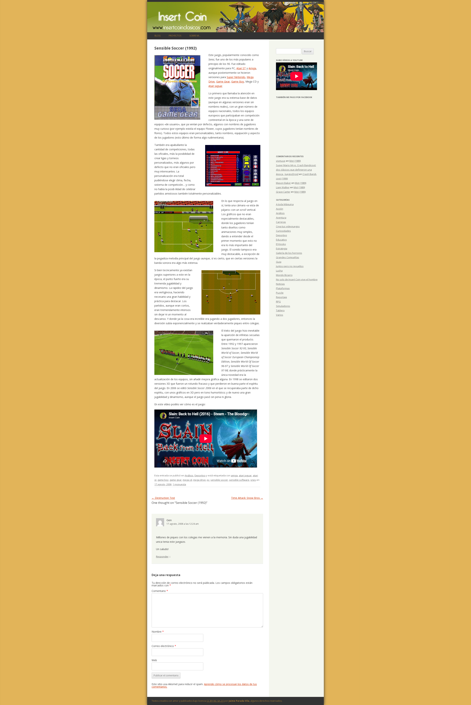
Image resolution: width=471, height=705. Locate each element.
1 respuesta (179, 484)
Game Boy (237, 81)
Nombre (158, 631)
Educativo (281, 239)
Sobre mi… (195, 35)
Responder (162, 556)
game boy (163, 480)
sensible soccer (219, 480)
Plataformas (283, 288)
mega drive (199, 480)
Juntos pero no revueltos (290, 266)
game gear (176, 480)
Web (154, 660)
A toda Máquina (285, 204)
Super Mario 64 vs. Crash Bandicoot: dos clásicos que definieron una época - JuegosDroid (296, 170)
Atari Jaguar (215, 86)
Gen (169, 520)
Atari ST (241, 68)
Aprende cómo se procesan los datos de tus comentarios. (204, 685)
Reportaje (281, 297)
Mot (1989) (295, 160)
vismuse (280, 160)
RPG (278, 301)
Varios (279, 314)
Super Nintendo (236, 77)
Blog (158, 35)
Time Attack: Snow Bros (247, 498)
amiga (234, 475)
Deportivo (200, 475)
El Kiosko (281, 244)
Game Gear (223, 81)
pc (208, 480)
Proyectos (175, 35)
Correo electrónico (164, 646)
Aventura (281, 217)
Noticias (280, 284)
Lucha (279, 270)
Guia (278, 261)
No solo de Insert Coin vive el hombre (297, 279)
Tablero (280, 310)
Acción (279, 208)
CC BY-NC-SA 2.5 (215, 700)
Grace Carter (283, 191)
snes (253, 480)
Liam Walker (283, 187)
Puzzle (280, 292)
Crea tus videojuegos (288, 226)
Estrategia (281, 248)
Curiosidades (283, 230)
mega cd (187, 480)
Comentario (160, 591)
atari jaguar (245, 475)
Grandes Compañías (287, 257)
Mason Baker (283, 183)
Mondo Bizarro (284, 275)
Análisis (189, 475)
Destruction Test (163, 498)
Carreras (281, 222)
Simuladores (283, 306)
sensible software (239, 480)
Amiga (252, 68)
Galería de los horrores (289, 253)
